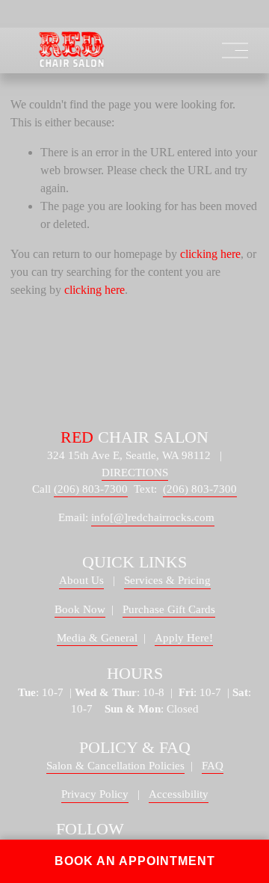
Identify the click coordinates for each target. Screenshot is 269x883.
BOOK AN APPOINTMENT (135, 861)
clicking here (210, 253)
